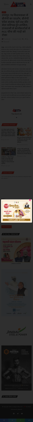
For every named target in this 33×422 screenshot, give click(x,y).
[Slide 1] (16, 220)
